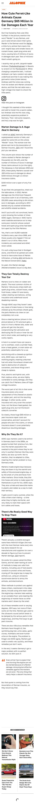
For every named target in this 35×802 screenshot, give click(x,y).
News (3, 9)
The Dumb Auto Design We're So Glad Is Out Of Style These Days (25, 784)
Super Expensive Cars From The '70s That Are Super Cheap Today (8, 785)
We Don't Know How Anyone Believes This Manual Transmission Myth (8, 755)
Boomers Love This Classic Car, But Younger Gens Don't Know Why (26, 754)
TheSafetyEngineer (17, 66)
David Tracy (7, 28)
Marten (29, 43)
